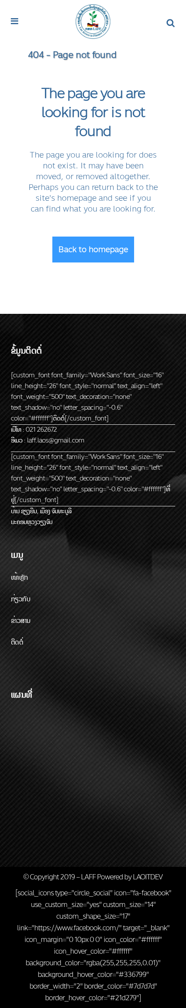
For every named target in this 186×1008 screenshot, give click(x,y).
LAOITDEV (148, 877)
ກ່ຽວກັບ (20, 599)
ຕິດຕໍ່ (17, 642)
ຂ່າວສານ (20, 620)
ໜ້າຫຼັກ (19, 577)
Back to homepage (93, 249)
